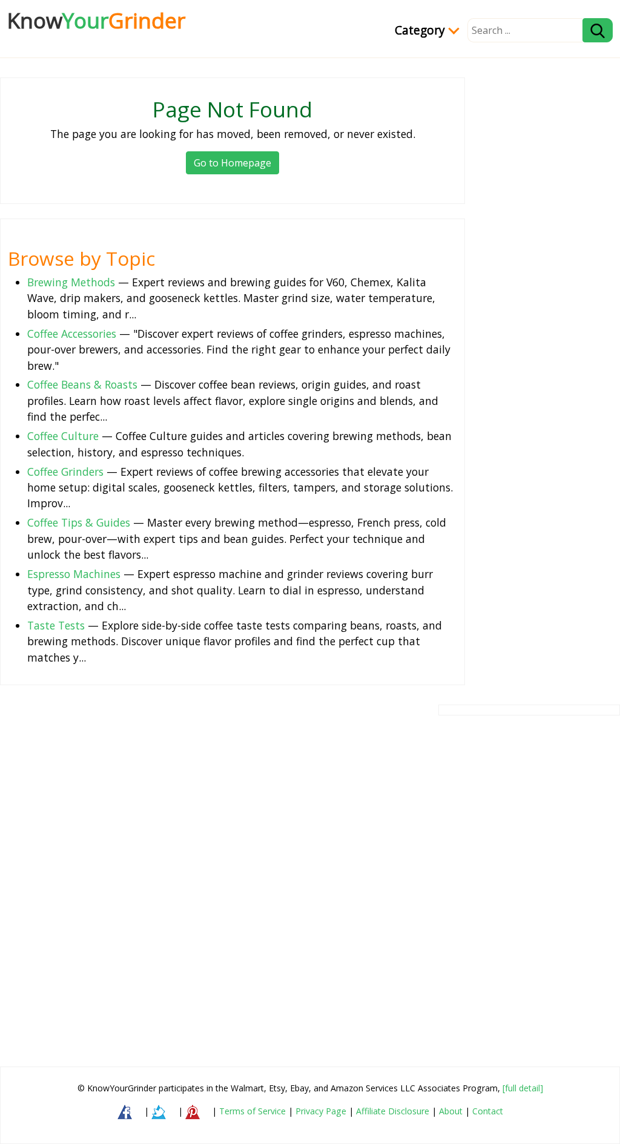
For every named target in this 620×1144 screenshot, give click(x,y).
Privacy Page (320, 1111)
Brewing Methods (71, 282)
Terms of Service (252, 1111)
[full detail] (523, 1088)
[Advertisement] (347, 871)
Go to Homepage (232, 162)
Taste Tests (56, 625)
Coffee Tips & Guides (78, 522)
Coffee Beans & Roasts (82, 384)
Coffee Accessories (71, 333)
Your (96, 20)
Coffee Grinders (65, 471)
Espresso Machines (73, 574)
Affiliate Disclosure (392, 1111)
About (451, 1111)
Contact (487, 1111)
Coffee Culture (63, 436)
